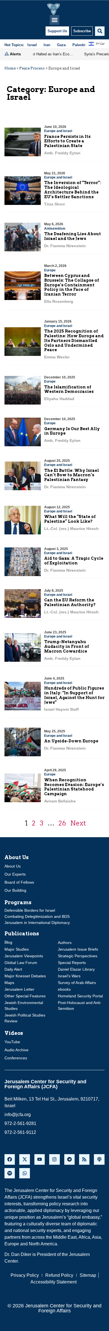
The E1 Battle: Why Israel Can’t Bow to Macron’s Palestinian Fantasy (71, 475)
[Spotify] (9, 1173)
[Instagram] (54, 1159)
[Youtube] (39, 1159)
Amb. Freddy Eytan (62, 153)
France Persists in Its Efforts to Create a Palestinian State (67, 141)
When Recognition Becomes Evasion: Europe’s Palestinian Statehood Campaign (74, 787)
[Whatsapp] (24, 1173)
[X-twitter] (24, 1159)
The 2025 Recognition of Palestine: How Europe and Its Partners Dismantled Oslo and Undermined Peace (74, 340)
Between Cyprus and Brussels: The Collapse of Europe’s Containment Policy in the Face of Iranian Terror (71, 284)
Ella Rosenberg (58, 301)
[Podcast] (99, 1159)
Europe (50, 270)
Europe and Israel (58, 131)
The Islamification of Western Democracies (69, 389)
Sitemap (88, 1275)
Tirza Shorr (54, 204)
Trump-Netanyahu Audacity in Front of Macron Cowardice (66, 646)
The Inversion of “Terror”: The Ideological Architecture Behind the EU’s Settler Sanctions (72, 189)
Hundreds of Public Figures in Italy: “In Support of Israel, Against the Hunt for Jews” (74, 695)
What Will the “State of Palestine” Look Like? (70, 519)
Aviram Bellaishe (60, 801)
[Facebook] (9, 1159)
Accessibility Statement (53, 1282)
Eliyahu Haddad (59, 398)
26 (62, 823)
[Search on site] (100, 31)
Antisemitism (54, 228)
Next (78, 823)
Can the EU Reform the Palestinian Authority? (70, 602)
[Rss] (84, 1159)
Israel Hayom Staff (61, 709)
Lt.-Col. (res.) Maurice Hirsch (71, 528)
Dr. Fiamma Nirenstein (65, 246)
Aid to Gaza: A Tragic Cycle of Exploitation (73, 560)
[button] (55, 20)
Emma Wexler (57, 357)
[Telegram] (69, 1159)
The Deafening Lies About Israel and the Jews (72, 236)
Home (10, 68)
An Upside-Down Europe (71, 741)
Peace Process (32, 68)
